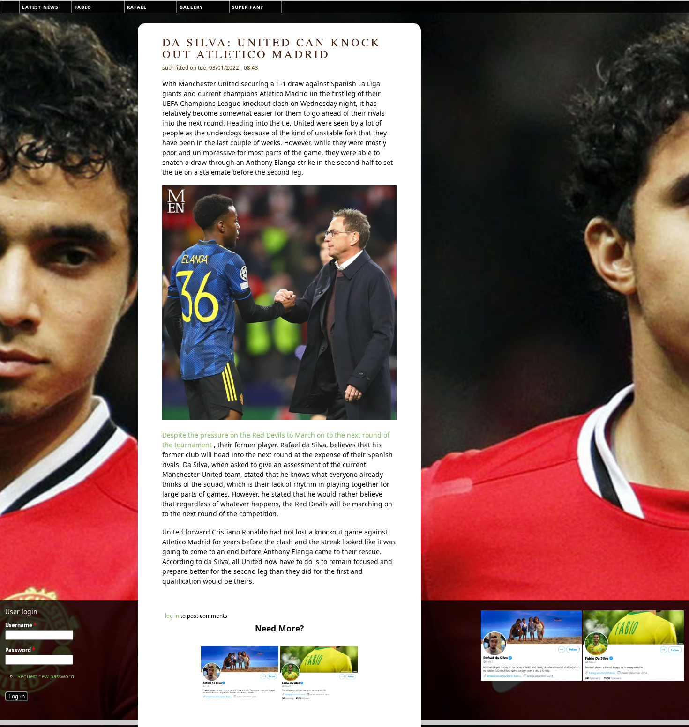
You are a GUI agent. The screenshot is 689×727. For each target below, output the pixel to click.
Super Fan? (247, 6)
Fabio (83, 6)
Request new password (45, 676)
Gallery (191, 6)
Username (21, 625)
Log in (172, 615)
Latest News (40, 6)
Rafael (137, 6)
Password (20, 649)
